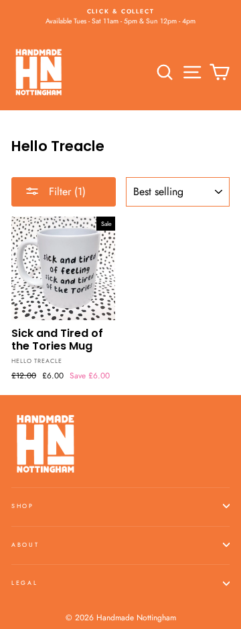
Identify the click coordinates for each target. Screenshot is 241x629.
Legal (24, 582)
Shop (22, 505)
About (25, 544)
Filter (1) (66, 191)
